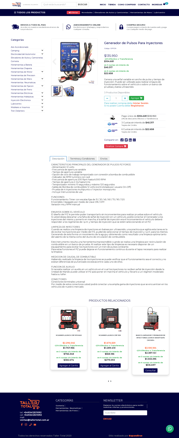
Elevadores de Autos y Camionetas (111, 13)
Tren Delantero (18, 111)
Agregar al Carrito (68, 365)
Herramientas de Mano (141, 13)
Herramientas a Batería (21, 65)
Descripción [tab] (58, 158)
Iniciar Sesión (140, 103)
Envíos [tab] (103, 158)
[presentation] (108, 381)
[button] (94, 62)
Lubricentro (159, 13)
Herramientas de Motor (21, 72)
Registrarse (137, 105)
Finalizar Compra (115, 146)
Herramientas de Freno (21, 89)
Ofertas (74, 13)
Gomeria (15, 61)
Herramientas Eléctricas (22, 93)
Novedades (87, 13)
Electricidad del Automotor (23, 54)
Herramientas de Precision (23, 75)
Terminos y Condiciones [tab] (82, 158)
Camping (15, 50)
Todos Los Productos (30, 12)
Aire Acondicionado (19, 47)
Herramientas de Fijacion (22, 86)
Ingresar (157, 4)
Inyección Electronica (21, 100)
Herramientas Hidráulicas (22, 97)
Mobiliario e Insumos (20, 107)
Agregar (135, 98)
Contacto (144, 4)
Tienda (112, 4)
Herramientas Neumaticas (23, 82)
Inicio (103, 4)
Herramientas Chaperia (21, 68)
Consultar (150, 370)
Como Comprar (127, 4)
